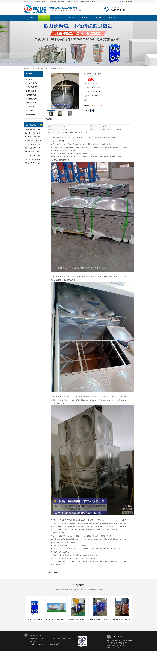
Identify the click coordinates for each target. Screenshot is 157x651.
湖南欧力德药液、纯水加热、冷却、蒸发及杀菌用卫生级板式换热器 (33, 144)
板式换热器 (29, 79)
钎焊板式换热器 (31, 95)
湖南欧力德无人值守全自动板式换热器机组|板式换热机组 (40, 619)
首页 (31, 68)
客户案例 (98, 18)
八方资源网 (39, 644)
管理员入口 (51, 644)
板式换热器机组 (31, 106)
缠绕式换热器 (30, 114)
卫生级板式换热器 (32, 83)
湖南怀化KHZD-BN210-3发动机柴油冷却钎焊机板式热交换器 (33, 159)
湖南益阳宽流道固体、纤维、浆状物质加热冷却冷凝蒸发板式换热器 (33, 137)
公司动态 (71, 18)
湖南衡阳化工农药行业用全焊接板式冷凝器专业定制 (33, 163)
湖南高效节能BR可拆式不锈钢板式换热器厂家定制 (33, 151)
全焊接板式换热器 (32, 87)
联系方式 (112, 18)
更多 (41, 125)
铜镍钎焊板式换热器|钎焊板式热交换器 (79, 619)
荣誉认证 (85, 18)
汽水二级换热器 (31, 103)
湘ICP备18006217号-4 (47, 638)
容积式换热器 (30, 110)
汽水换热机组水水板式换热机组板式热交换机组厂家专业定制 (33, 129)
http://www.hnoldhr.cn (53, 572)
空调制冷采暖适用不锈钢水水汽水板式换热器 (33, 133)
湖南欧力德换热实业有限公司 (61, 638)
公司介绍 (58, 18)
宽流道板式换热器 (32, 91)
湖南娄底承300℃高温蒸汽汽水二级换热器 (33, 140)
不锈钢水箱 (44, 68)
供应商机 (44, 18)
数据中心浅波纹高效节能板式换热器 (33, 148)
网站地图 (57, 644)
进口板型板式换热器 (32, 99)
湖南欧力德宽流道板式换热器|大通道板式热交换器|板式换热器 (107, 619)
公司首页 (30, 18)
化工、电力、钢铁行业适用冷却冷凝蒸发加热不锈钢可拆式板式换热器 (33, 155)
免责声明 (45, 644)
